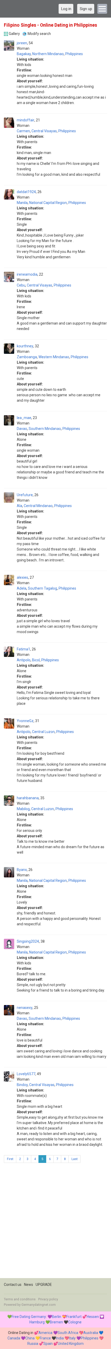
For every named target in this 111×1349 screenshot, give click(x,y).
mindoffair (25, 120)
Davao (22, 429)
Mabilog (23, 809)
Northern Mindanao (48, 54)
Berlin (56, 1317)
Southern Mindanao (45, 429)
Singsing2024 (28, 941)
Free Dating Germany (29, 1317)
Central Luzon (43, 732)
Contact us (12, 1284)
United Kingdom (71, 1343)
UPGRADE (44, 1284)
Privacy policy (48, 1299)
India (60, 1338)
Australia (90, 1333)
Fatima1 (23, 649)
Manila (22, 203)
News (28, 1284)
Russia (32, 1343)
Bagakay (24, 54)
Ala (19, 506)
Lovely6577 (26, 1074)
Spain (48, 1343)
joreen (22, 43)
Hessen (93, 1317)
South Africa (68, 1333)
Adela (21, 588)
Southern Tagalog (42, 588)
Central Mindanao (38, 506)
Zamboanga (27, 357)
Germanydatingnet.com (38, 1305)
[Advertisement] (55, 1222)
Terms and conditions (20, 1299)
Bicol (36, 660)
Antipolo (23, 660)
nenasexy (25, 1008)
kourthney (25, 346)
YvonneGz (25, 721)
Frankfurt (74, 1317)
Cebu (21, 285)
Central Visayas (44, 131)
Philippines (74, 54)
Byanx (22, 870)
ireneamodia (27, 274)
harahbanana (28, 798)
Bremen (56, 1322)
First (10, 1159)
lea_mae (24, 418)
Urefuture (25, 495)
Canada (13, 1338)
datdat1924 (26, 192)
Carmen (23, 131)
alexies (22, 577)
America (45, 1333)
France (45, 1338)
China (30, 1338)
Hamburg (37, 1322)
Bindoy (22, 1085)
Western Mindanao (53, 357)
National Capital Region (48, 203)
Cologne (75, 1322)
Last (75, 1159)
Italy (72, 1338)
